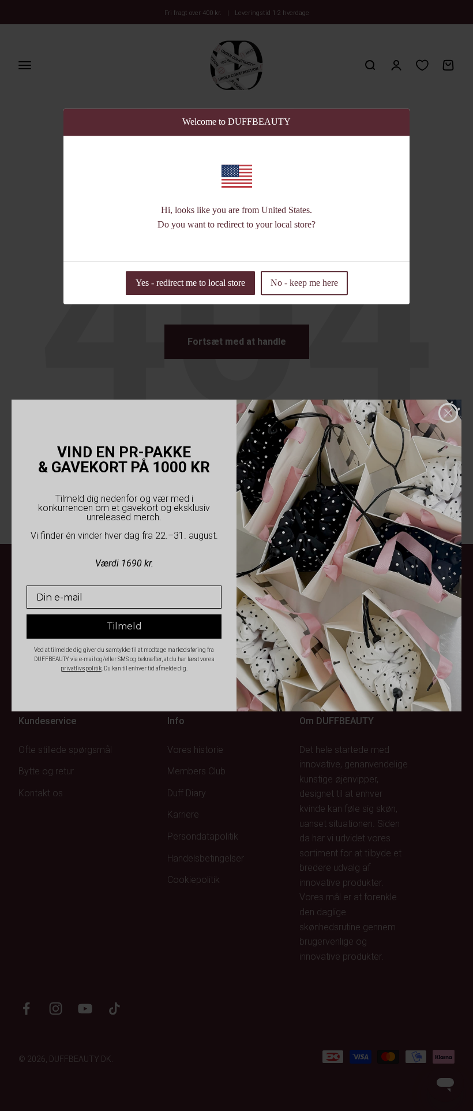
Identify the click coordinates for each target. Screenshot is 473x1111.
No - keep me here (304, 283)
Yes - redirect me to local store (190, 283)
